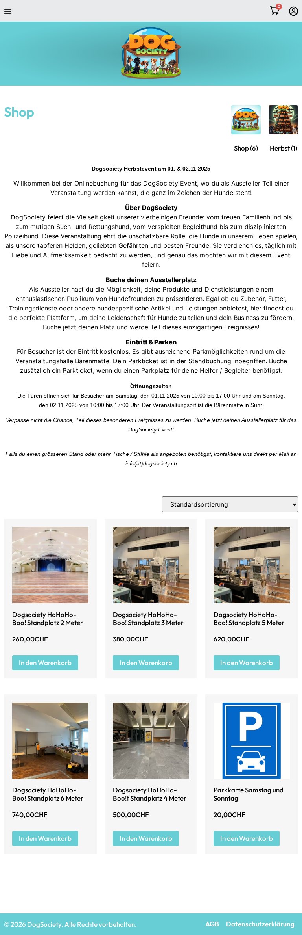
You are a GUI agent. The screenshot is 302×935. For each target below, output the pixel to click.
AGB (212, 924)
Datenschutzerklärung (260, 924)
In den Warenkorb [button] (45, 662)
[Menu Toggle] (8, 11)
